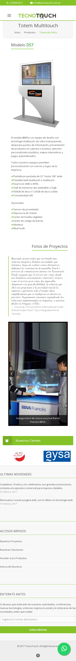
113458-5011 (15, 2)
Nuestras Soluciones (11, 549)
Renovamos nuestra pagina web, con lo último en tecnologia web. (36, 500)
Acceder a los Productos (13, 558)
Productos (30, 32)
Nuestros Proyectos (11, 541)
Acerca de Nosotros (11, 566)
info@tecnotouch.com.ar (47, 2)
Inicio (17, 32)
